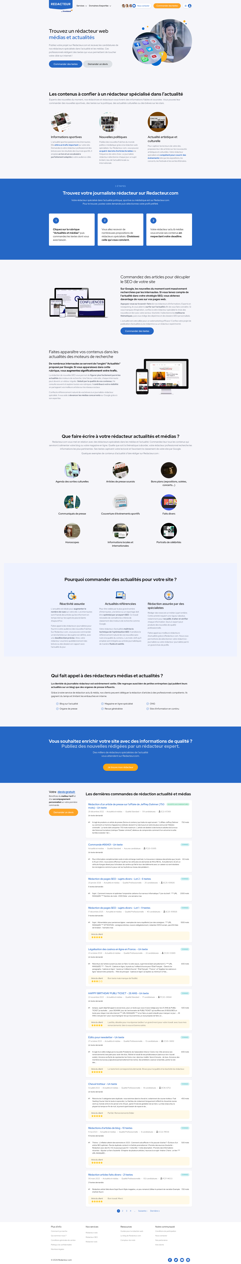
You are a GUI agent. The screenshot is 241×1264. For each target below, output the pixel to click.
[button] (187, 5)
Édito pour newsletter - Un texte (106, 1037)
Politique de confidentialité (61, 1245)
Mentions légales (57, 1249)
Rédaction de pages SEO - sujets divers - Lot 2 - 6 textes (119, 878)
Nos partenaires (161, 1240)
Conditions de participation (165, 1231)
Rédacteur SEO (92, 1237)
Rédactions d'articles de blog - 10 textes (110, 1128)
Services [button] (80, 5)
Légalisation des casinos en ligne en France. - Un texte (118, 949)
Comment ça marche (59, 1231)
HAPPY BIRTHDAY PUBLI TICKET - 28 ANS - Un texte (118, 993)
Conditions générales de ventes (63, 1240)
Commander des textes (66, 64)
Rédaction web (91, 1242)
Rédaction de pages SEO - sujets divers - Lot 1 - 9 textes (119, 907)
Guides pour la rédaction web (131, 1231)
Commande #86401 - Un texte (105, 844)
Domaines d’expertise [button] (98, 5)
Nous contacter (161, 1236)
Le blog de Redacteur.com (130, 1236)
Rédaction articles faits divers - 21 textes (110, 1174)
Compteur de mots (127, 1240)
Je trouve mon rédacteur (120, 767)
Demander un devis (98, 64)
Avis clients (159, 1245)
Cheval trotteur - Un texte (102, 1084)
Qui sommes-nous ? (58, 1236)
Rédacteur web (92, 1233)
